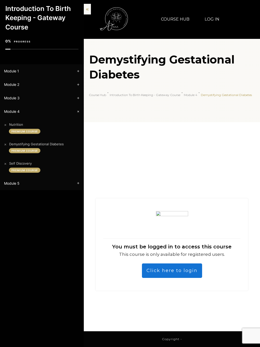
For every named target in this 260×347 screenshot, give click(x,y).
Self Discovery (20, 163)
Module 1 (11, 71)
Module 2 (11, 84)
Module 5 (12, 183)
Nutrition (16, 124)
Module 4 (12, 111)
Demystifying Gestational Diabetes (36, 144)
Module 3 (12, 98)
